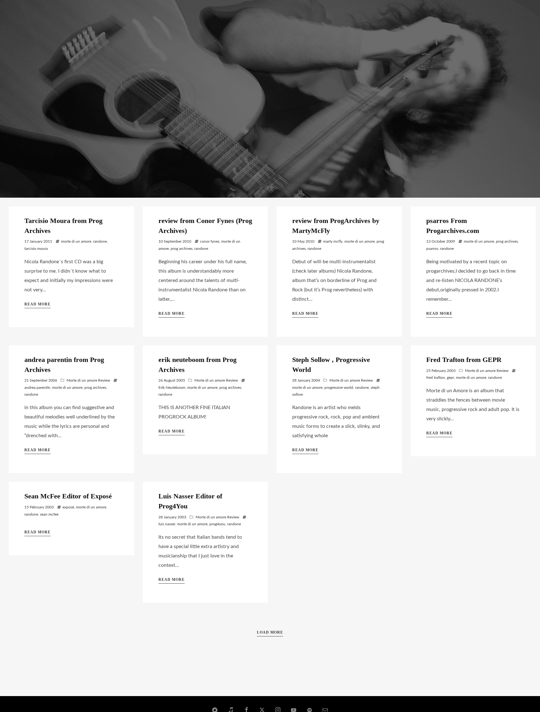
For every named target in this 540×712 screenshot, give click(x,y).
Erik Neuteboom (171, 387)
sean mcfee (49, 514)
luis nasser (166, 524)
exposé (68, 507)
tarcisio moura (36, 248)
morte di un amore (76, 241)
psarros (432, 248)
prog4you (217, 524)
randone (100, 241)
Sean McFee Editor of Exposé (68, 496)
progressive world (338, 387)
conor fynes (209, 241)
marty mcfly (332, 241)
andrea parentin (37, 387)
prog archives (181, 248)
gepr (450, 377)
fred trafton (435, 377)
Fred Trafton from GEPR (464, 359)
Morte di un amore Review (88, 380)
